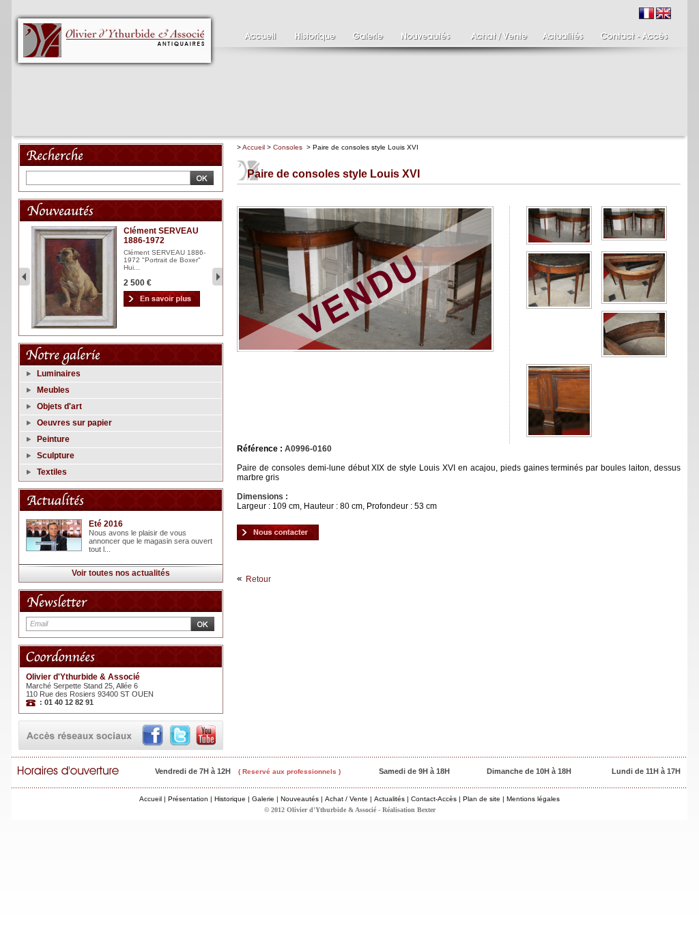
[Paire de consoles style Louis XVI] (278, 532)
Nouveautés (300, 799)
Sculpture (55, 455)
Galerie (263, 799)
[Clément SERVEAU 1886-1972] (74, 326)
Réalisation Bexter (409, 809)
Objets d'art (59, 406)
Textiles (52, 472)
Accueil (253, 147)
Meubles (53, 390)
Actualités (389, 799)
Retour (258, 579)
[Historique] (314, 33)
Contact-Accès (434, 799)
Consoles (287, 147)
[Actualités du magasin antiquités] (563, 33)
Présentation (188, 799)
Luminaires (59, 373)
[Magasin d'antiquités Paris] (257, 33)
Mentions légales (533, 799)
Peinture (53, 439)
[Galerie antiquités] (366, 33)
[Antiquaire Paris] (115, 71)
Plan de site (481, 799)
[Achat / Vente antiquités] (496, 33)
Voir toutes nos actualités (121, 573)
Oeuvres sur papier (74, 423)
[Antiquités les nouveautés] (424, 33)
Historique (230, 799)
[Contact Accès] (631, 33)
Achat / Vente (346, 799)
